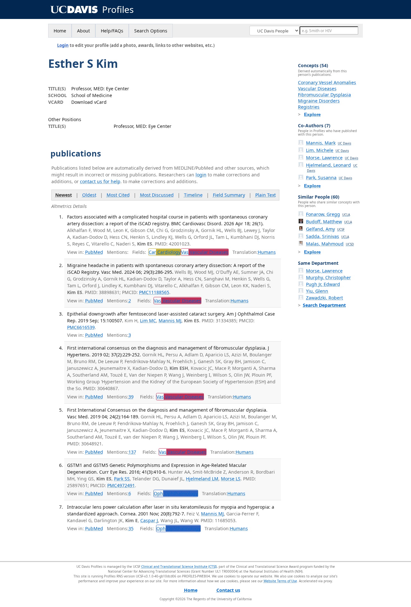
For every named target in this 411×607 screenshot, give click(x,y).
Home (60, 31)
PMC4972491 (121, 485)
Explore (312, 114)
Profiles (118, 9)
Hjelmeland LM (202, 479)
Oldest (89, 195)
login (201, 175)
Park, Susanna (329, 177)
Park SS (122, 479)
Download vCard (89, 102)
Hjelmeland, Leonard (331, 167)
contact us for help (100, 181)
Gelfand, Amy (325, 229)
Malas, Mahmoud (330, 244)
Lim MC (148, 320)
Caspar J (149, 520)
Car (164, 252)
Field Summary (229, 195)
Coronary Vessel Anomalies (327, 82)
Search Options (150, 31)
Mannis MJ (170, 320)
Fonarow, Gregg (328, 214)
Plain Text (265, 195)
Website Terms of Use (280, 581)
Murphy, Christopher (328, 277)
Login (63, 45)
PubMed (94, 252)
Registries (308, 107)
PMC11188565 (154, 292)
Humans (267, 252)
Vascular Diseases (317, 88)
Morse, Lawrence (332, 158)
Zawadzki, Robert (324, 298)
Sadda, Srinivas (327, 236)
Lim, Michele (327, 150)
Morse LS (230, 479)
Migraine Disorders (319, 101)
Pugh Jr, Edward (323, 284)
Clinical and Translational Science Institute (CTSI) (179, 566)
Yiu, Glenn (317, 291)
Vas (204, 252)
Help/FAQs (112, 31)
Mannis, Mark (328, 143)
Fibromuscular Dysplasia (324, 95)
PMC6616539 (81, 327)
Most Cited (118, 195)
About (83, 31)
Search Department (324, 305)
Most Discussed (157, 195)
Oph (176, 493)
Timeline (193, 195)
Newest (63, 195)
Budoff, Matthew (329, 222)
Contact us (228, 590)
